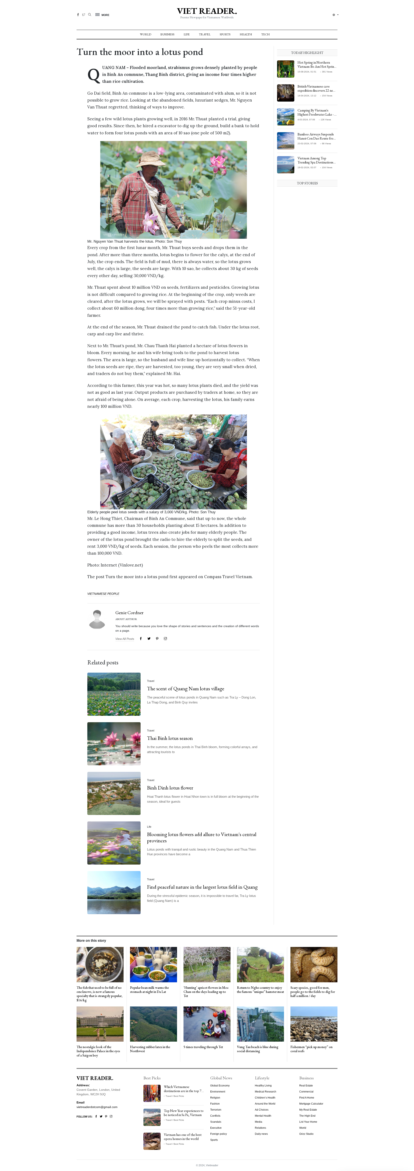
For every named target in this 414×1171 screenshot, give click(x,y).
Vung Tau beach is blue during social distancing (257, 1049)
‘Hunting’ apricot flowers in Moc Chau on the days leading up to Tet (206, 991)
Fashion (215, 1103)
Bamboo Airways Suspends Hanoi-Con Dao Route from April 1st (317, 138)
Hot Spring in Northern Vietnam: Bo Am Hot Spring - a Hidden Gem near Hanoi (317, 66)
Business (167, 34)
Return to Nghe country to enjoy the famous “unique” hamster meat (260, 989)
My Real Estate (308, 1109)
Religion (215, 1097)
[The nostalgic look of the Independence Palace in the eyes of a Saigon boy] (100, 1023)
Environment (217, 1091)
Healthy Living (263, 1085)
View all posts (124, 638)
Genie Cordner (129, 612)
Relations (260, 1127)
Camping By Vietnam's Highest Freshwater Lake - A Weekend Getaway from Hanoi (317, 116)
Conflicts (215, 1115)
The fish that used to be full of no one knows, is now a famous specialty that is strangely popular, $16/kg (99, 993)
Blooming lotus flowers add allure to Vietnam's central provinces (201, 837)
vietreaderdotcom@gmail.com (97, 1107)
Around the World (265, 1103)
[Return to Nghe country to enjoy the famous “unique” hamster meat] (260, 964)
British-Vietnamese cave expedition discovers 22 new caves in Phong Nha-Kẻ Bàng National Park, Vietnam (317, 92)
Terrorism (215, 1109)
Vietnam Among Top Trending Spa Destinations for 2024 (315, 162)
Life (187, 34)
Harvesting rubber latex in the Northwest (150, 1049)
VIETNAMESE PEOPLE (103, 593)
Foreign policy (218, 1133)
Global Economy (220, 1085)
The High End (307, 1115)
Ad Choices (261, 1109)
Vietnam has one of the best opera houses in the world (183, 1136)
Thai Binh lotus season (170, 738)
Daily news (261, 1133)
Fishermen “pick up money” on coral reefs (311, 1049)
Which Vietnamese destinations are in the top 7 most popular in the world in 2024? (183, 1093)
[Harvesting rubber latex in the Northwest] (153, 1023)
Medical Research (265, 1091)
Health (246, 34)
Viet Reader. (207, 10)
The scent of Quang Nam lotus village (185, 688)
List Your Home (308, 1121)
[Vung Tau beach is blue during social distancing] (260, 1023)
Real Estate (306, 1085)
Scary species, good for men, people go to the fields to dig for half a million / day (312, 991)
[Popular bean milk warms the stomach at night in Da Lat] (153, 964)
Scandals (215, 1121)
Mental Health (263, 1115)
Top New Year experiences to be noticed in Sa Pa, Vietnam (184, 1112)
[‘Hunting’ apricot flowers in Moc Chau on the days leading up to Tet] (207, 964)
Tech (265, 34)
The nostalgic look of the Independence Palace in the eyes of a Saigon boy (98, 1051)
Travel (204, 34)
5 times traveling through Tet (203, 1047)
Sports (225, 34)
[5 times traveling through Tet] (207, 1023)
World (145, 34)
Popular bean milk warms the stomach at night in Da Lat (149, 989)
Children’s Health (265, 1097)
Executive (216, 1127)
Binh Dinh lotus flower (170, 787)
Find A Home (306, 1097)
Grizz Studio (306, 1133)
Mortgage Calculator (311, 1103)
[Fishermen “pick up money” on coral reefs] (313, 1023)
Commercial (306, 1091)
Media (258, 1121)
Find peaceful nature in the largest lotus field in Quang (202, 887)
